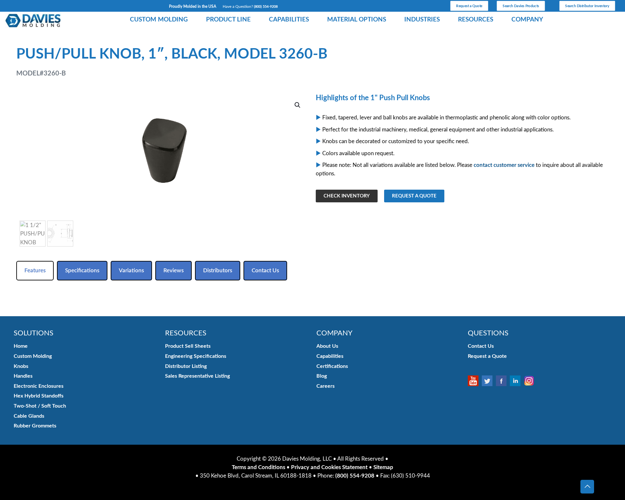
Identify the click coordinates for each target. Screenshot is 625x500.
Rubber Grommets (35, 425)
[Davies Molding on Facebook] (503, 381)
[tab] (35, 270)
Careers (325, 386)
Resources (475, 20)
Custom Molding (159, 20)
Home (21, 346)
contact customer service (504, 165)
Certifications (332, 366)
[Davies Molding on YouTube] (475, 381)
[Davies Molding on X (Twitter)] (489, 381)
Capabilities (289, 20)
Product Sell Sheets (188, 346)
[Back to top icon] (587, 486)
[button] (297, 105)
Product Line (228, 20)
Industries (422, 20)
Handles (23, 376)
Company (527, 20)
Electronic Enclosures (38, 386)
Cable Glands (29, 416)
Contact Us (481, 346)
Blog (321, 376)
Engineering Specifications (195, 356)
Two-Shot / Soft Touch (40, 406)
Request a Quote (487, 356)
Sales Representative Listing (197, 376)
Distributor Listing (186, 366)
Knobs (21, 366)
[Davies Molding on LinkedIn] (517, 381)
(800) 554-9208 (266, 6)
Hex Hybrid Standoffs (38, 396)
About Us (327, 346)
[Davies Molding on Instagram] (531, 381)
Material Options (356, 20)
